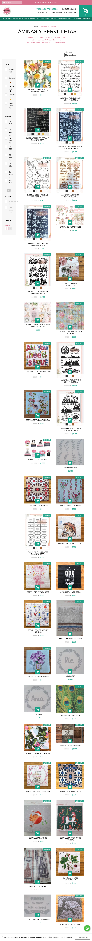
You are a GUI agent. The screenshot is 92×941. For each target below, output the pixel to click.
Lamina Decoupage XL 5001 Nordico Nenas (38, 326)
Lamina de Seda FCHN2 (38, 460)
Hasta (7, 225)
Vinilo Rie (70, 676)
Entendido (83, 937)
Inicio (36, 27)
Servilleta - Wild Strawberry (70, 879)
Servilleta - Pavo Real (70, 715)
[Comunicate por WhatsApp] (87, 928)
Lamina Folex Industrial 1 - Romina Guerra (70, 147)
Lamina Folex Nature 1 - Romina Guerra (38, 196)
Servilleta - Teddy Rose (38, 592)
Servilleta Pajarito (38, 838)
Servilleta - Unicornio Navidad (70, 839)
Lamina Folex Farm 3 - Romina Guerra (70, 196)
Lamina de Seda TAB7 (38, 886)
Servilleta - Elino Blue (70, 791)
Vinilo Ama (38, 714)
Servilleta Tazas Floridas (38, 420)
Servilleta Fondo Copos (70, 639)
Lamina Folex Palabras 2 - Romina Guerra (38, 139)
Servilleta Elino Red (38, 506)
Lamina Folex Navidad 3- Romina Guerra (70, 381)
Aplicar (10, 228)
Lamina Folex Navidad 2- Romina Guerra (70, 429)
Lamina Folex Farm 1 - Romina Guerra (38, 244)
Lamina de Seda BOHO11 (70, 227)
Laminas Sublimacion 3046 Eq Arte (70, 333)
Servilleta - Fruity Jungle (38, 753)
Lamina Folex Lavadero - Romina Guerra (38, 553)
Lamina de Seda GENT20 (70, 745)
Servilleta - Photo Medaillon (70, 284)
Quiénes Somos (68, 9)
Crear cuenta (41, 2)
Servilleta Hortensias (38, 677)
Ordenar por (68, 52)
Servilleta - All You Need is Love (38, 373)
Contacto (71, 13)
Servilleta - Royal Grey (70, 924)
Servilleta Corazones (70, 506)
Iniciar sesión (52, 2)
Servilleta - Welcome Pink (38, 791)
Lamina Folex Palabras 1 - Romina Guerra (70, 99)
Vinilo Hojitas (70, 468)
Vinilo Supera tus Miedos (38, 919)
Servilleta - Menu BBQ (70, 592)
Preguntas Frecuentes (51, 13)
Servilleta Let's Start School (38, 631)
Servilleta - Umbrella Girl (70, 544)
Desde (5, 225)
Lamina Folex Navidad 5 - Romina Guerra (38, 293)
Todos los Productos (47, 9)
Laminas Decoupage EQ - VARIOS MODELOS (38, 91)
